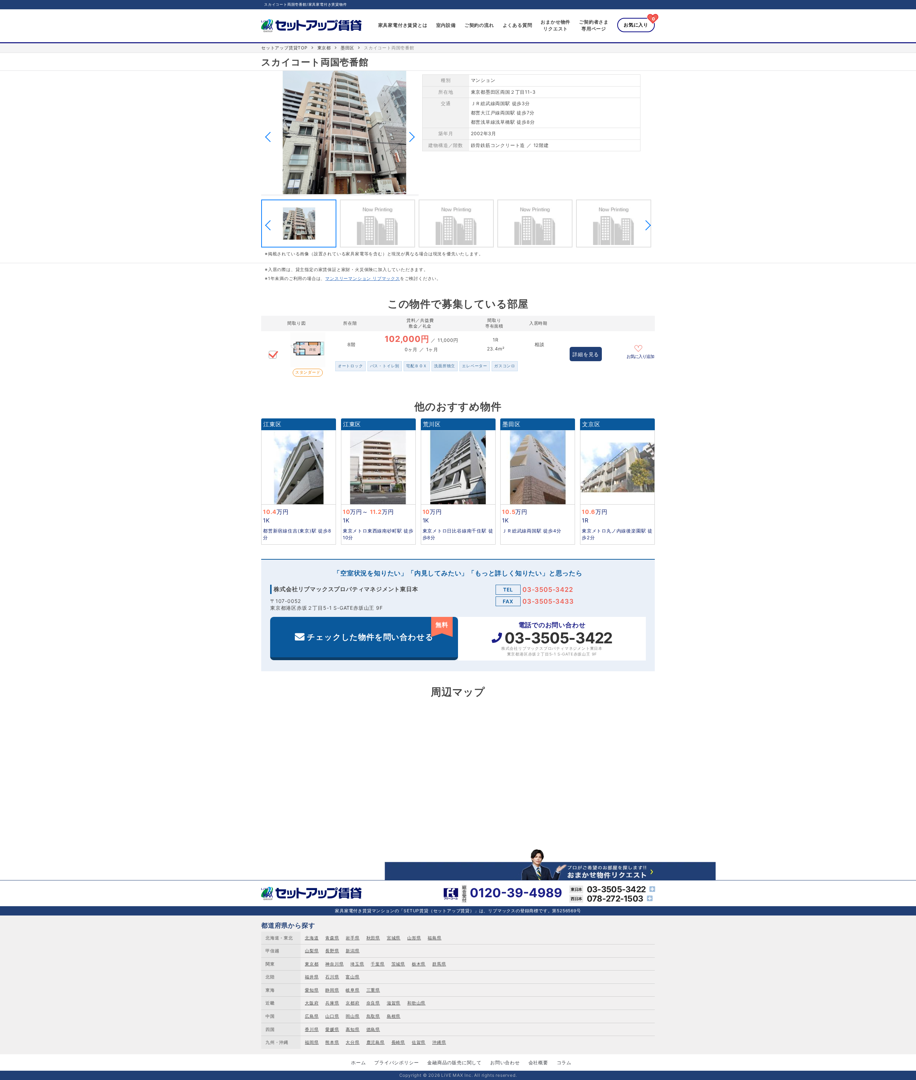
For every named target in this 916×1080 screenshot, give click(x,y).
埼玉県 (357, 964)
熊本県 (332, 1042)
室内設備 (446, 25)
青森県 (332, 938)
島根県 (393, 1016)
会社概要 (538, 1062)
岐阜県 (352, 990)
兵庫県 (332, 1003)
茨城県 (398, 964)
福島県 (434, 938)
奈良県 (373, 1003)
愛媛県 (332, 1029)
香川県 (311, 1029)
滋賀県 (393, 1003)
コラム (564, 1062)
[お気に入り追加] (640, 347)
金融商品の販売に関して (454, 1062)
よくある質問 (517, 25)
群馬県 (439, 964)
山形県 (414, 938)
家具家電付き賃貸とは (403, 25)
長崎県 (398, 1042)
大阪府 (311, 1003)
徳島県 (373, 1029)
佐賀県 (418, 1042)
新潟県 (352, 950)
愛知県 (311, 990)
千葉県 (377, 964)
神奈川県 (334, 964)
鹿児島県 (375, 1042)
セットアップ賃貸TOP (284, 47)
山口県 (332, 1016)
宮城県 (393, 938)
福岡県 (311, 1042)
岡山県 (352, 1016)
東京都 (324, 47)
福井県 (311, 977)
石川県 (332, 977)
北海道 (311, 938)
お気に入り (636, 25)
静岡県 (332, 990)
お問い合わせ (505, 1062)
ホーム (358, 1062)
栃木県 (418, 964)
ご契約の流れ (479, 25)
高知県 (352, 1029)
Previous (270, 137)
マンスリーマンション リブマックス (362, 278)
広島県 (311, 1016)
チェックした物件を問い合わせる (377, 631)
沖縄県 (439, 1042)
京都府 (352, 1003)
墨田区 (347, 47)
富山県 (352, 977)
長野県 (332, 950)
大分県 (352, 1042)
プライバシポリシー (396, 1062)
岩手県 (352, 938)
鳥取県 (373, 1016)
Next (410, 137)
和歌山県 (416, 1003)
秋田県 (373, 938)
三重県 (373, 990)
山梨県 (311, 950)
